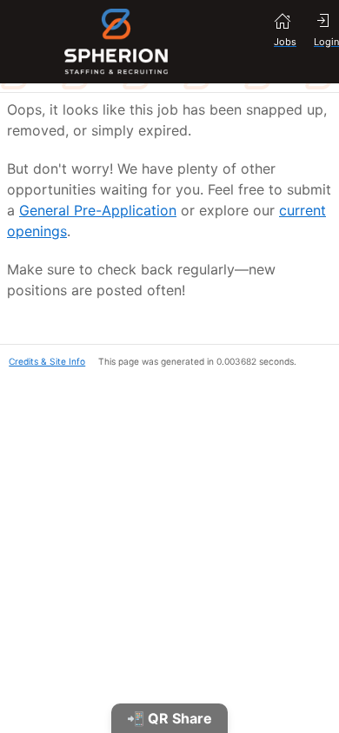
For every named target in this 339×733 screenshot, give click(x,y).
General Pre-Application (97, 210)
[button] (42, 359)
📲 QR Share (169, 718)
